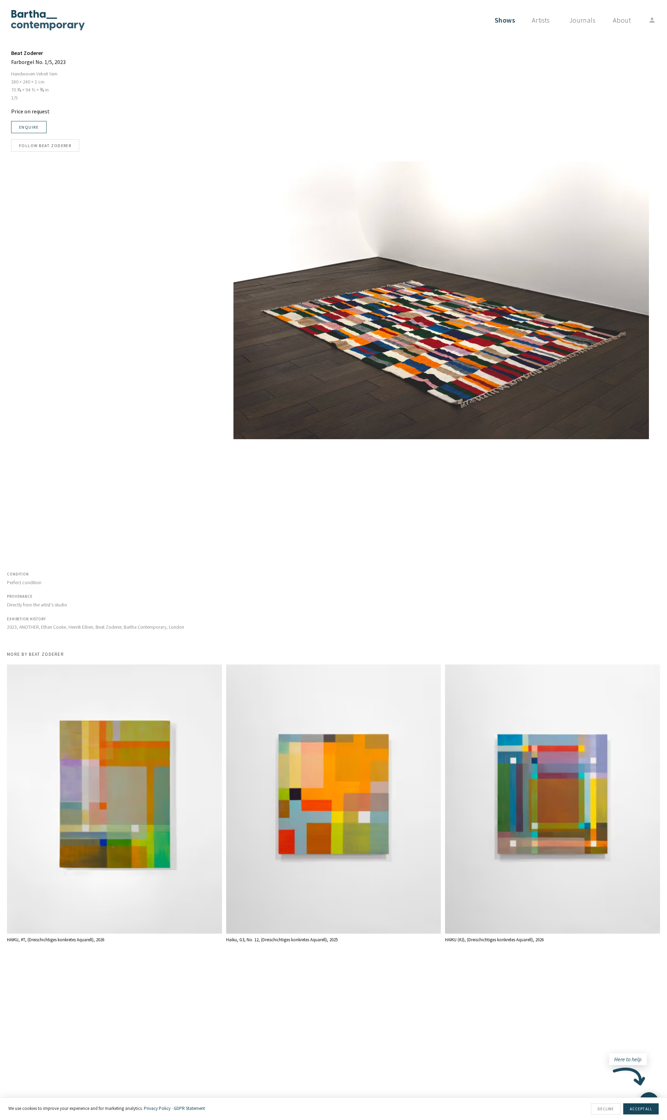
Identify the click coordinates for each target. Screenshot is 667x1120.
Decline (606, 1108)
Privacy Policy (157, 1108)
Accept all (641, 1108)
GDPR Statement (189, 1108)
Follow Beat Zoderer (45, 145)
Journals (582, 20)
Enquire (29, 127)
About (622, 20)
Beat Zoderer (27, 52)
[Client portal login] (652, 20)
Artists (541, 20)
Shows (505, 20)
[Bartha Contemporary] (48, 20)
